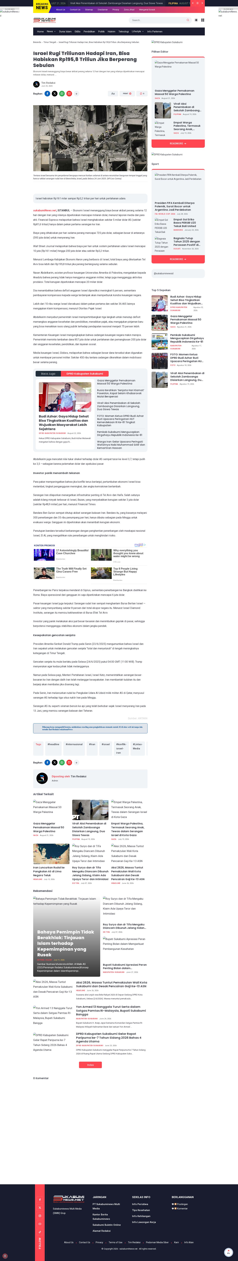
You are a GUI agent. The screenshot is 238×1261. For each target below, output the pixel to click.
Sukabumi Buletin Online (107, 1224)
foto (172, 365)
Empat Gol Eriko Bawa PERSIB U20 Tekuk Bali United (185, 223)
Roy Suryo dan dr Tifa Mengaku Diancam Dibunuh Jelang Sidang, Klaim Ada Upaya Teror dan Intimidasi (90, 873)
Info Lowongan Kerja (144, 1222)
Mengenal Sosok (147, 9)
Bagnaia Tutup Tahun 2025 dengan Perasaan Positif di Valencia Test (187, 242)
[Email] (69, 93)
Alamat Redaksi (102, 1230)
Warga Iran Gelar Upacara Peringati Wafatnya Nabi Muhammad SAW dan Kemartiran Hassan (121, 445)
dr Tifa (75, 883)
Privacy (116, 9)
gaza (35, 835)
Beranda (37, 42)
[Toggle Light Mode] (196, 20)
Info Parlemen (154, 31)
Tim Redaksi (134, 1242)
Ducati (177, 249)
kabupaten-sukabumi (114, 972)
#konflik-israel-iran (121, 748)
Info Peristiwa (140, 1204)
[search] (188, 20)
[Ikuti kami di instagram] (40, 1216)
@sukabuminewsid (163, 273)
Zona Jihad (129, 9)
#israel (106, 744)
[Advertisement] (119, 1170)
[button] (125, 106)
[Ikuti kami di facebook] (40, 1199)
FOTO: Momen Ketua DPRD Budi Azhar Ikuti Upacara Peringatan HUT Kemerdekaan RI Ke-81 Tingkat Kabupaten (120, 420)
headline (37, 879)
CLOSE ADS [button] (10, 9)
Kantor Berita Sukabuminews (101, 1216)
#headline (53, 744)
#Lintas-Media (137, 746)
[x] (54, 93)
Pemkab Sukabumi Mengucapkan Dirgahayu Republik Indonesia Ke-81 (119, 433)
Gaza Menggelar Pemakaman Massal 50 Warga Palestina (116, 382)
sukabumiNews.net (44, 210)
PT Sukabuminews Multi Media (106, 1206)
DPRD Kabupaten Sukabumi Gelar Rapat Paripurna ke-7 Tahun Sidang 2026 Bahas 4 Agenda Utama (108, 1037)
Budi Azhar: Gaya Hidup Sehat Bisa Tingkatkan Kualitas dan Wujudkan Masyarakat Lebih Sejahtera (64, 422)
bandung (178, 230)
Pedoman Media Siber (157, 1242)
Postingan (182, 1204)
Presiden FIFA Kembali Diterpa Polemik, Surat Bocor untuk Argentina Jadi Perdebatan (174, 206)
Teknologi (124, 31)
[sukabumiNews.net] (45, 20)
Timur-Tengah (50, 42)
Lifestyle (136, 31)
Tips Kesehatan (141, 1210)
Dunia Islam (65, 31)
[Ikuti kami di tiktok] (40, 1232)
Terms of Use (115, 1242)
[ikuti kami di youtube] (40, 1224)
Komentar (182, 1208)
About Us (60, 9)
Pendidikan (89, 31)
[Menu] (203, 20)
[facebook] (47, 93)
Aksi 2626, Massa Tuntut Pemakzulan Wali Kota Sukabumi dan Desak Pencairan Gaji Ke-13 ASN (127, 873)
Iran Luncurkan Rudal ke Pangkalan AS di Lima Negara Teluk (49, 871)
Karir (176, 1242)
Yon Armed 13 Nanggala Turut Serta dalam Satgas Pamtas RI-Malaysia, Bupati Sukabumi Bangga (111, 1010)
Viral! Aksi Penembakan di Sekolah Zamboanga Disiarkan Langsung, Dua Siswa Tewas (98, 3)
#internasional (74, 744)
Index (90, 1065)
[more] (76, 93)
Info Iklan (189, 1242)
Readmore (176, 143)
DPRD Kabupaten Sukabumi (85, 374)
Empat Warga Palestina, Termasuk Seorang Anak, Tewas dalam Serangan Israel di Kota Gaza (127, 829)
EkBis (77, 31)
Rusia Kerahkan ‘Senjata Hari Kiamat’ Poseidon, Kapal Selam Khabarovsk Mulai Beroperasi (120, 393)
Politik (101, 31)
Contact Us (75, 9)
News (50, 31)
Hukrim (111, 31)
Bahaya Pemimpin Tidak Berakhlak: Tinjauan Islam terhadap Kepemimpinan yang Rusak (65, 943)
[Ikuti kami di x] (40, 1208)
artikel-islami (44, 960)
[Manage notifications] (5, 1256)
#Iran (92, 744)
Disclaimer (103, 9)
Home (40, 31)
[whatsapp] (62, 93)
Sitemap (89, 9)
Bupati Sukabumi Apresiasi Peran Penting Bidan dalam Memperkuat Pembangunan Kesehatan (125, 966)
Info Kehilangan (141, 1216)
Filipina (155, 3)
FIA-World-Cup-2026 (165, 214)
